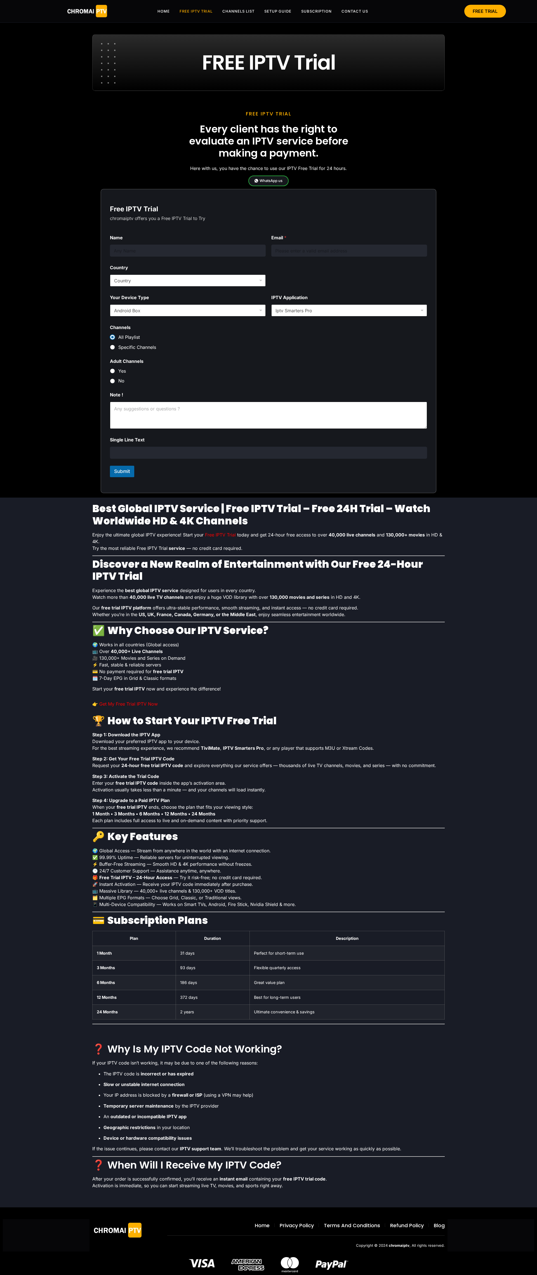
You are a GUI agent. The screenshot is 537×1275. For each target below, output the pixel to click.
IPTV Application (289, 297)
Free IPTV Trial (220, 535)
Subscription (316, 11)
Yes (122, 371)
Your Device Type (129, 297)
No (121, 381)
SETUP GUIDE (277, 11)
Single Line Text (127, 440)
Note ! (116, 395)
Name (116, 237)
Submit (122, 471)
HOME (163, 11)
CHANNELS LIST (238, 11)
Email (278, 237)
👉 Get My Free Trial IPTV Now (125, 704)
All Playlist (129, 337)
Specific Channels (137, 347)
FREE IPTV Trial (196, 11)
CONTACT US (354, 11)
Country (119, 267)
